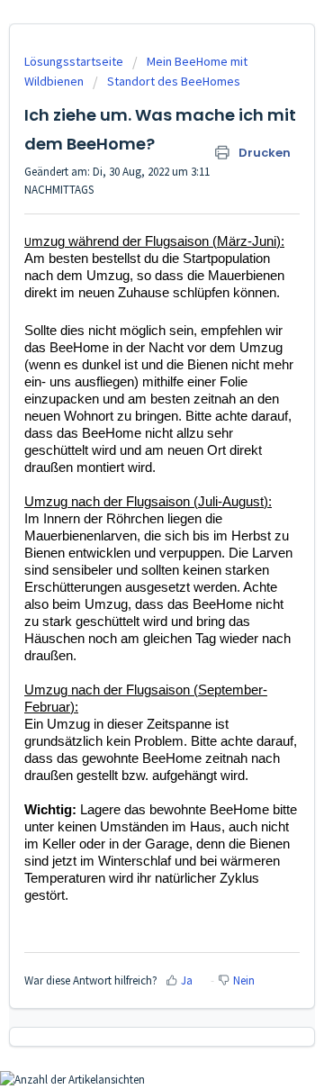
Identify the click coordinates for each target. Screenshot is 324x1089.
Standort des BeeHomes (173, 81)
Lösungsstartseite (75, 61)
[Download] (128, 535)
